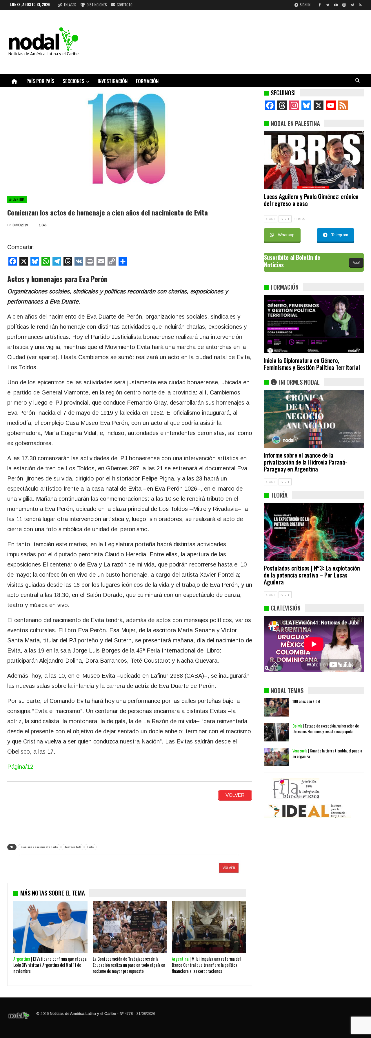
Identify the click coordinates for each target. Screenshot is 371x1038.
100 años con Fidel (306, 701)
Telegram (339, 235)
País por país (40, 81)
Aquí (356, 262)
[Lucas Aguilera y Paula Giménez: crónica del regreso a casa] (314, 160)
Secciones (73, 81)
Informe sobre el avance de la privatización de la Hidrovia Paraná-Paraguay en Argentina (305, 461)
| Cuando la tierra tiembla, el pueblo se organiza (327, 753)
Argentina (17, 199)
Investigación (113, 81)
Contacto (124, 5)
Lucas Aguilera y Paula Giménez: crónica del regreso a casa (311, 200)
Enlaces (70, 5)
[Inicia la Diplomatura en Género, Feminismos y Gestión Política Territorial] (314, 324)
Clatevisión (286, 607)
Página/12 (20, 766)
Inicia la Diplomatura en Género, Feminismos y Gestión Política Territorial (312, 364)
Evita (90, 847)
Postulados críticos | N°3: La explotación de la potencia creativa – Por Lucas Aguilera (312, 574)
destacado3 (72, 847)
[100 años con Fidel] (276, 707)
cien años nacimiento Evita (39, 847)
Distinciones (97, 5)
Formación (147, 81)
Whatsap (286, 235)
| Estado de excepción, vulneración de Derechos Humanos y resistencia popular (325, 728)
